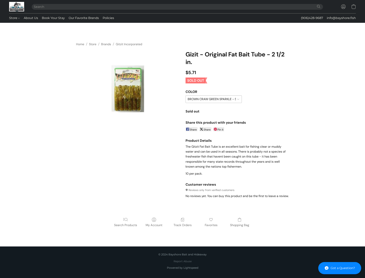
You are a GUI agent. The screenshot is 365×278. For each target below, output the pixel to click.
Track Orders (183, 225)
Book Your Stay (53, 18)
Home (80, 44)
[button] (339, 268)
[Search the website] (318, 6)
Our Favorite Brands (84, 18)
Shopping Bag (239, 225)
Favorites (211, 225)
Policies (108, 18)
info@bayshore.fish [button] (341, 18)
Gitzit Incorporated (129, 44)
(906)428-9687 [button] (312, 18)
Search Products (125, 225)
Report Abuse (183, 261)
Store (13, 18)
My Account (154, 225)
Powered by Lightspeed (182, 267)
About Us (31, 18)
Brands (106, 44)
